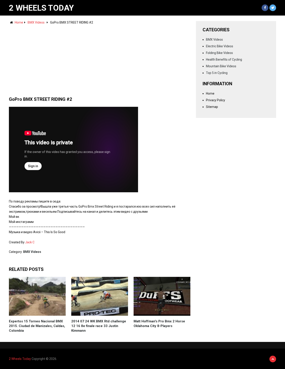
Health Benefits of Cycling (224, 59)
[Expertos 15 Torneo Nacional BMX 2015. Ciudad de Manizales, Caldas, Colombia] (37, 296)
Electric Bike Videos (219, 46)
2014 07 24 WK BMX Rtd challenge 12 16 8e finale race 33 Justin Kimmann (98, 326)
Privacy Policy (215, 100)
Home (19, 22)
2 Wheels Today (41, 8)
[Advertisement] (99, 58)
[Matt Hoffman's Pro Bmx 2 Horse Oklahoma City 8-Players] (162, 296)
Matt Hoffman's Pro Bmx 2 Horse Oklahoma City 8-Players (159, 323)
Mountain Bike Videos (221, 66)
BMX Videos (36, 22)
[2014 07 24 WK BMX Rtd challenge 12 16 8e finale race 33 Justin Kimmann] (99, 296)
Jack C (30, 242)
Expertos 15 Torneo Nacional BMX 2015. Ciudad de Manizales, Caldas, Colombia (37, 326)
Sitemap (212, 107)
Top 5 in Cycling (217, 73)
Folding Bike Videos (219, 53)
